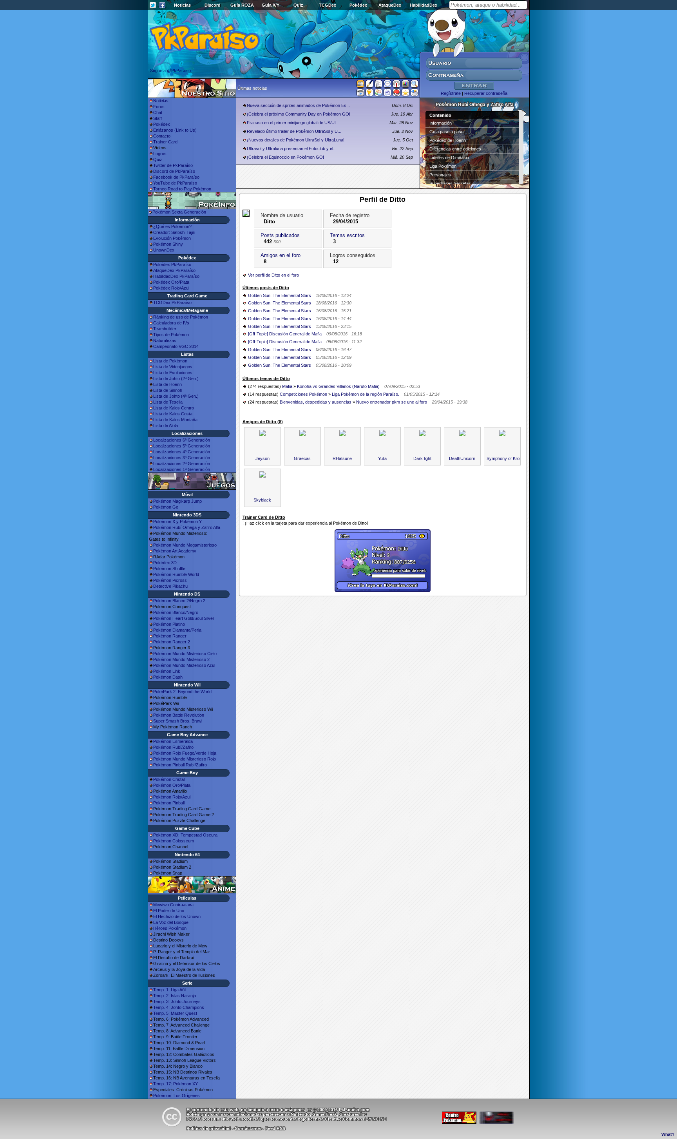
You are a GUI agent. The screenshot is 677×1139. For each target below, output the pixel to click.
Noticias (182, 5)
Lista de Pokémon (170, 361)
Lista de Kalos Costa (172, 413)
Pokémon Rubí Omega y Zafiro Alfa (186, 527)
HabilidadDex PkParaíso (176, 276)
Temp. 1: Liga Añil (169, 989)
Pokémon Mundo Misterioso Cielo (185, 653)
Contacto (161, 136)
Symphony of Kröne (505, 458)
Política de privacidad (208, 1128)
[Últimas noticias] (360, 84)
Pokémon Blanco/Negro (175, 612)
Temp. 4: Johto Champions (178, 1007)
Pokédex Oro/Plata (171, 282)
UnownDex (163, 250)
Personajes (440, 174)
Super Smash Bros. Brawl (177, 721)
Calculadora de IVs (171, 323)
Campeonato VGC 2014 (176, 346)
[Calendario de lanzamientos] (387, 85)
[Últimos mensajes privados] (387, 94)
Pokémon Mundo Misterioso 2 (181, 659)
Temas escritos (347, 235)
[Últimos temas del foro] (378, 85)
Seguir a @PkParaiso (170, 70)
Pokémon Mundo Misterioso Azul (184, 665)
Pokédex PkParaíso (172, 264)
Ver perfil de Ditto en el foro (273, 275)
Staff (157, 118)
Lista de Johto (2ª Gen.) (176, 378)
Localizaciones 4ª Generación (181, 451)
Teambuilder (164, 328)
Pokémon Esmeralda (173, 741)
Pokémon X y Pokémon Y (177, 521)
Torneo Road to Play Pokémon (182, 189)
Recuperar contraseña (485, 93)
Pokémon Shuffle (169, 568)
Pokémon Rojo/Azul (171, 797)
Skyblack (262, 500)
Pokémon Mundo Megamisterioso (185, 545)
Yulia (382, 458)
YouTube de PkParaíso (175, 183)
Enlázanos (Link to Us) (175, 130)
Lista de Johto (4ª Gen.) (176, 396)
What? (668, 1134)
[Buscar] (414, 85)
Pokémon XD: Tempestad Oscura (185, 835)
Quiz (298, 5)
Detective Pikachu (170, 586)
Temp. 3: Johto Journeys (177, 1001)
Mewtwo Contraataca (173, 904)
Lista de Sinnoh (167, 390)
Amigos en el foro (280, 255)
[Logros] (405, 94)
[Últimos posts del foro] (369, 86)
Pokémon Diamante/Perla (177, 630)
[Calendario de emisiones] (405, 85)
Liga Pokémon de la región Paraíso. (365, 394)
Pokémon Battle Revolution (178, 715)
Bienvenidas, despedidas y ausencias (315, 402)
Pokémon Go (165, 507)
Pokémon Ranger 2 (171, 641)
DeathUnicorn (462, 458)
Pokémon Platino (169, 624)
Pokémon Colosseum (173, 840)
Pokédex (358, 5)
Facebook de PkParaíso (176, 177)
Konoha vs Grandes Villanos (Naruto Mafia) (338, 386)
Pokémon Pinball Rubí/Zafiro (180, 764)
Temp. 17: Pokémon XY (175, 1083)
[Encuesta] (414, 94)
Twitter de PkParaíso (173, 165)
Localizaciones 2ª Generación (181, 463)
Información (440, 123)
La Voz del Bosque (170, 922)
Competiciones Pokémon (303, 394)
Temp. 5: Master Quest (175, 1013)
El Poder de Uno (168, 910)
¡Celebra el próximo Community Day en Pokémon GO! (298, 114)
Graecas (302, 458)
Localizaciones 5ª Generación (181, 446)
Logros (160, 153)
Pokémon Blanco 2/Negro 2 (179, 600)
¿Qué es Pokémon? (172, 226)
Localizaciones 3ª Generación (181, 457)
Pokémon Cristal (169, 779)
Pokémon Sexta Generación (179, 212)
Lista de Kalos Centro (173, 408)
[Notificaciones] (369, 94)
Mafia (287, 386)
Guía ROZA (242, 5)
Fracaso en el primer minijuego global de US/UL (292, 122)
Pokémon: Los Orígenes (176, 1095)
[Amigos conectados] (378, 94)
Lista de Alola (165, 425)
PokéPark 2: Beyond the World (182, 691)
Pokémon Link (166, 671)
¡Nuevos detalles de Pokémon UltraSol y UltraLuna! (295, 140)
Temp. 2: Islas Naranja (174, 995)
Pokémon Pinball (169, 802)
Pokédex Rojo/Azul (171, 288)
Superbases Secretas (450, 183)
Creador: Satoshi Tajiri (174, 232)
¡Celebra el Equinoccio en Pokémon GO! (285, 157)
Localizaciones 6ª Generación (181, 440)
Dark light (422, 458)
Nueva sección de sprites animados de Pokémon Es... (298, 105)
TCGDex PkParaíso (172, 302)
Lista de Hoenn (167, 384)
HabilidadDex (423, 5)
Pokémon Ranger (169, 636)
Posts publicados (280, 235)
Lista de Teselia (168, 402)
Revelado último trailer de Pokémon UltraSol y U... (294, 131)
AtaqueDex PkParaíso (174, 270)
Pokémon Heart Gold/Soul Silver (183, 618)
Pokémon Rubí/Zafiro (173, 747)
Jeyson (262, 458)
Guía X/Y (270, 5)
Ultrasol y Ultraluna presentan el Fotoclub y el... (292, 148)
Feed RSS (275, 1128)
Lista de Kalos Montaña (175, 419)
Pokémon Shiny (168, 244)
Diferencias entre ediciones (455, 149)
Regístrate (451, 93)
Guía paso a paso (446, 131)
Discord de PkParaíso (174, 171)
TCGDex (327, 5)
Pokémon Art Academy (174, 551)
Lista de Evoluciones (172, 372)
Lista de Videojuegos (172, 366)
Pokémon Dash (168, 677)
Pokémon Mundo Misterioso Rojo (184, 759)
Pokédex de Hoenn (447, 140)
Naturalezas (164, 340)
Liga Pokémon (442, 166)
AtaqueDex (389, 5)
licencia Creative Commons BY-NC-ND (347, 1119)
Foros (159, 106)
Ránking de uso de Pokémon (180, 317)
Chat (157, 112)
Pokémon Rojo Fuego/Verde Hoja (184, 753)
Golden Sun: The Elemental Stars (279, 295)
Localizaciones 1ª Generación (181, 469)
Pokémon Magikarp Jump (177, 501)
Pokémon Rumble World (176, 574)
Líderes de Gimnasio (449, 157)
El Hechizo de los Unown (177, 916)
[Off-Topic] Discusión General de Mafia (285, 333)
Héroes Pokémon (169, 928)
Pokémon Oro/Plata (171, 785)
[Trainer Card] (396, 94)
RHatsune (342, 458)
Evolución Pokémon (172, 238)
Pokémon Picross (170, 580)
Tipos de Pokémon (171, 334)
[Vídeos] (360, 94)
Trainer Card (165, 141)
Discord (213, 5)
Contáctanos (248, 1128)
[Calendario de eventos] (396, 85)
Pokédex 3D (165, 562)
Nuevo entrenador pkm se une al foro (391, 402)
